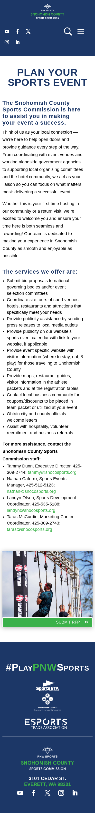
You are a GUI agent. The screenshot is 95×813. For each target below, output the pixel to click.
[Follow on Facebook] (17, 31)
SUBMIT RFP (68, 622)
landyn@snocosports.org (31, 510)
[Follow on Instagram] (6, 42)
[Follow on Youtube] (6, 31)
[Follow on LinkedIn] (17, 42)
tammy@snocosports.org (52, 472)
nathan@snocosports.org (31, 491)
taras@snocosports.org (29, 529)
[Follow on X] (28, 31)
